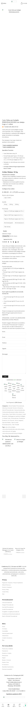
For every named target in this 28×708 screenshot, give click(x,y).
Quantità (4, 202)
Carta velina (5, 414)
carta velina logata (19, 429)
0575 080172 (16, 684)
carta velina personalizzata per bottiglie (12, 433)
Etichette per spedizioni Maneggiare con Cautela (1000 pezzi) (7, 550)
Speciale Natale (6, 422)
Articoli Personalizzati (7, 410)
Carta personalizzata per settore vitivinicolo (13, 412)
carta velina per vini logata (9, 431)
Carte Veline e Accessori (15, 414)
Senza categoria (19, 420)
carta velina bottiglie (10, 427)
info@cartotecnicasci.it (16, 682)
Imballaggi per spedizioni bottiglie (16, 416)
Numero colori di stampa (8, 195)
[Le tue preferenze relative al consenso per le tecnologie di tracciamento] (25, 705)
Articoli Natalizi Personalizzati (16, 406)
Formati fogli (5, 208)
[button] (7, 198)
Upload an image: (6, 233)
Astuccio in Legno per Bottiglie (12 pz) (20, 549)
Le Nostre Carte (6, 418)
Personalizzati (14, 418)
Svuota (5, 231)
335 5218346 (17, 685)
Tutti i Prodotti (15, 424)
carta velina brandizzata (8, 429)
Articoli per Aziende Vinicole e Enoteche (12, 408)
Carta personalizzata (19, 410)
